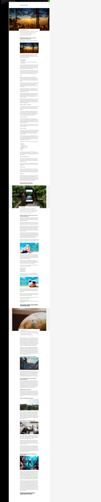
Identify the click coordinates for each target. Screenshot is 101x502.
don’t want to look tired (23, 100)
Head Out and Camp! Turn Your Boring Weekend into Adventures (29, 33)
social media (28, 77)
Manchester (22, 268)
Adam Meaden (26, 213)
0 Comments (29, 35)
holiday (26, 275)
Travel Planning (22, 330)
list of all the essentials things (27, 135)
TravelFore (25, 35)
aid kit (28, 163)
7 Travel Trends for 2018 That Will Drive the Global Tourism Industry (29, 333)
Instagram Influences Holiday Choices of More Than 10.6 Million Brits (28, 210)
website (32, 119)
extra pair (26, 146)
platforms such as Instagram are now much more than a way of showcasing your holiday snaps (29, 233)
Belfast (21, 269)
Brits (33, 226)
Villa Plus (36, 222)
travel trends (21, 345)
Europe (21, 207)
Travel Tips (23, 207)
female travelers (29, 414)
